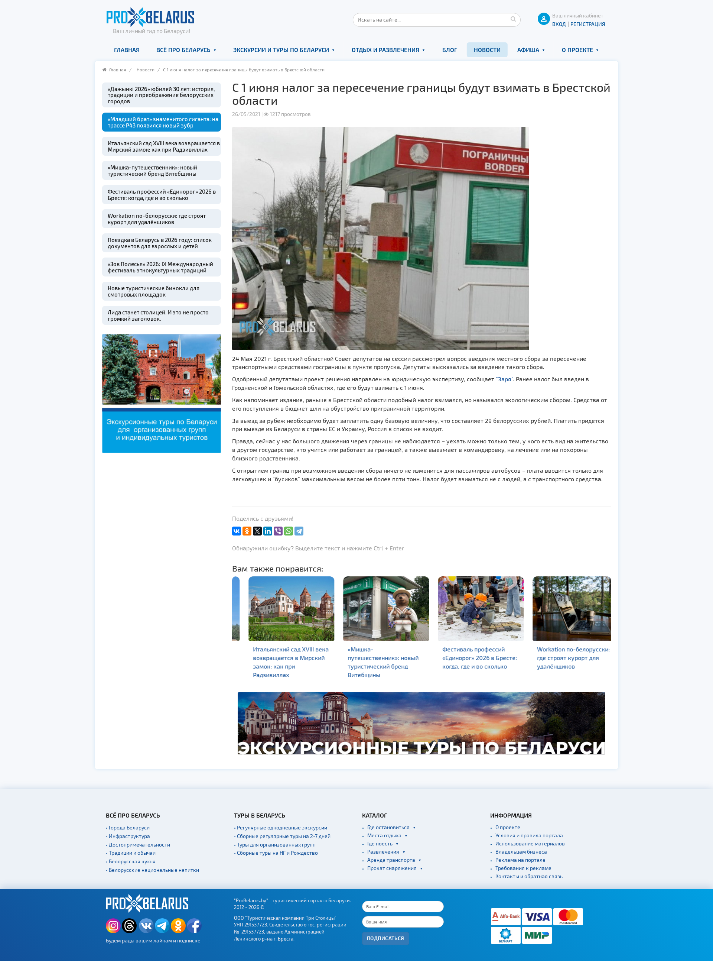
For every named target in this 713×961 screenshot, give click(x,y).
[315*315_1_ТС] (161, 392)
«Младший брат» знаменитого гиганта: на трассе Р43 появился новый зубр (163, 122)
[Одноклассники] (246, 531)
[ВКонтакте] (236, 531)
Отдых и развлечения (385, 49)
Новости (487, 49)
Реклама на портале (520, 860)
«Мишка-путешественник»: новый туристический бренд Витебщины (152, 170)
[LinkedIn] (267, 531)
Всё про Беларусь (183, 49)
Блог (449, 49)
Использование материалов (530, 843)
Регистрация (587, 24)
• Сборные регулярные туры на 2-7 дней (282, 836)
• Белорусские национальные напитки (152, 870)
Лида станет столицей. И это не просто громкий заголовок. (158, 315)
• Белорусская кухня (131, 861)
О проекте (577, 49)
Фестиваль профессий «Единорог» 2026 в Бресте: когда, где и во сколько (162, 194)
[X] (257, 531)
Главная (127, 49)
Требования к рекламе (523, 868)
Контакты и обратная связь (529, 876)
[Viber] (278, 531)
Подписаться (385, 938)
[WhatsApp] (288, 531)
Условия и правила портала (529, 835)
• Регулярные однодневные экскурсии (280, 827)
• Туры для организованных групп (275, 844)
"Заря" (504, 378)
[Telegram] (298, 531)
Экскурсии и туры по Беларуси (281, 49)
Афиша (528, 49)
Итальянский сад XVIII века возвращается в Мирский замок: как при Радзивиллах (164, 146)
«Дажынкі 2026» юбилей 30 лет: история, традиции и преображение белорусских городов (161, 94)
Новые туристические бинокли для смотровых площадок (153, 291)
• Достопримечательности (138, 844)
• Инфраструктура (128, 836)
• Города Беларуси (128, 827)
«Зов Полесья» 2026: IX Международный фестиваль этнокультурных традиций (160, 267)
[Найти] (513, 18)
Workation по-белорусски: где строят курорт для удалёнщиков (157, 218)
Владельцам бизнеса (521, 851)
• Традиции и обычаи (131, 853)
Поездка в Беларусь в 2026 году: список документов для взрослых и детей (160, 242)
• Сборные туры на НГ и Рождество (276, 853)
